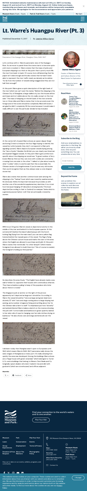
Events (32, 442)
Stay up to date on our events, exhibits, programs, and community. (22, 463)
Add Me (71, 167)
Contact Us (52, 466)
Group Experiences (7, 447)
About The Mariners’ (20, 453)
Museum (6, 438)
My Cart (79, 14)
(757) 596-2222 (51, 449)
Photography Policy (34, 453)
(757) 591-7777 (51, 454)
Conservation (21, 442)
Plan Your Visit (41, 420)
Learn (5, 442)
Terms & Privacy (35, 446)
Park (17, 438)
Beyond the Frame (69, 176)
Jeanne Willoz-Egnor (45, 38)
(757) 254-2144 (54, 459)
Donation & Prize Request (9, 453)
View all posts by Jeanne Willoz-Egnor (70, 84)
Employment (21, 446)
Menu (82, 20)
